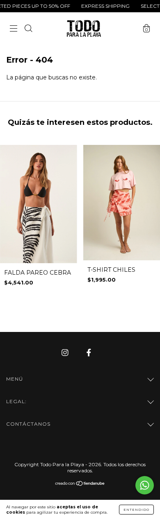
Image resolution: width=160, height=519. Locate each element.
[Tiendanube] (80, 483)
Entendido (136, 510)
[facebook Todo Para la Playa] (89, 352)
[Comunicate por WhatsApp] (144, 485)
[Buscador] (28, 29)
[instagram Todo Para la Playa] (66, 352)
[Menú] (13, 29)
